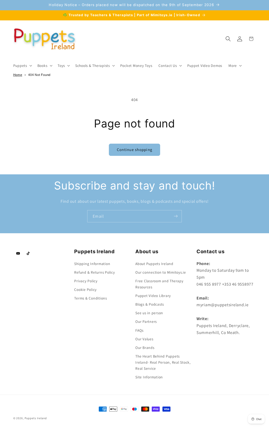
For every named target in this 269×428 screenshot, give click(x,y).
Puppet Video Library (153, 295)
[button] (22, 65)
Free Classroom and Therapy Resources (159, 283)
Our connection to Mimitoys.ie (160, 272)
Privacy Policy (86, 280)
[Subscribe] (176, 216)
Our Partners (146, 321)
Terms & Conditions (90, 298)
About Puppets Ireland (154, 263)
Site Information (149, 376)
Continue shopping (134, 149)
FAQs (139, 330)
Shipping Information (92, 263)
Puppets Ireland (36, 418)
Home (17, 75)
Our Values (144, 338)
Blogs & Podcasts (149, 304)
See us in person (149, 312)
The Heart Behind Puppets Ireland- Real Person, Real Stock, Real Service (163, 362)
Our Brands (144, 347)
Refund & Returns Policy (94, 272)
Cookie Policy (85, 289)
